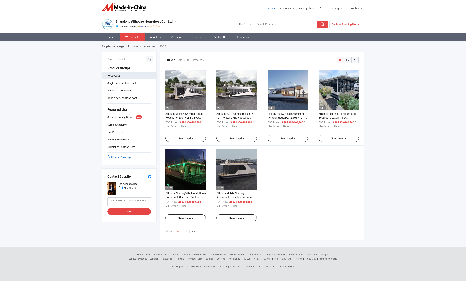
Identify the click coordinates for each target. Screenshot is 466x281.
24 (177, 231)
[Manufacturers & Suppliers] (125, 7)
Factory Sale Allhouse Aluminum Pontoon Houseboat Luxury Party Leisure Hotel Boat (287, 117)
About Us (155, 37)
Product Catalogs (121, 157)
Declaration (270, 266)
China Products (161, 254)
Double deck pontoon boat (122, 98)
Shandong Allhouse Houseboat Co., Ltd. (144, 21)
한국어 (257, 258)
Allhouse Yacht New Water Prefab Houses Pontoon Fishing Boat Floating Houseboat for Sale (184, 117)
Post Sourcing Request (349, 24)
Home (110, 37)
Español (154, 258)
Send (129, 211)
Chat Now (129, 188)
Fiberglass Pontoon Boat (121, 90)
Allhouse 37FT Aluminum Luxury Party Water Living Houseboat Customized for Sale (234, 117)
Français (180, 258)
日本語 (267, 258)
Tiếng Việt (310, 258)
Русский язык (195, 258)
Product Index (296, 254)
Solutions (176, 37)
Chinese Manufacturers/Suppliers (189, 254)
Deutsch (221, 258)
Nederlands (234, 258)
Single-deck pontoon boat (121, 83)
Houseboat (113, 75)
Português (167, 258)
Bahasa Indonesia (328, 258)
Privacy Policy (287, 266)
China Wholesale (218, 254)
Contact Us (220, 37)
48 (193, 231)
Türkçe (298, 258)
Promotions (243, 37)
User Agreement (253, 266)
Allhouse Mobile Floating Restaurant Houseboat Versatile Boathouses (234, 197)
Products (134, 37)
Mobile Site (312, 254)
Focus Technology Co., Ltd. (209, 266)
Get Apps (337, 8)
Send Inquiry (185, 138)
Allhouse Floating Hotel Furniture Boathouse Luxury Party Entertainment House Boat (337, 117)
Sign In (272, 8)
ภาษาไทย (286, 258)
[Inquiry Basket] (322, 8)
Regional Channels (276, 254)
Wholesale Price (238, 254)
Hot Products (143, 254)
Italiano (209, 258)
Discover (198, 37)
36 (185, 231)
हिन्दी (276, 258)
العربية (247, 258)
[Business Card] (149, 176)
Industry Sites (256, 254)
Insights (325, 254)
